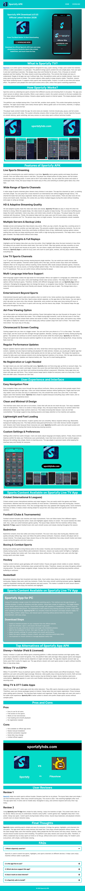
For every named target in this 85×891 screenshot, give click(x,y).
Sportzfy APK (16, 4)
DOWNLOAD (76, 4)
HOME (67, 4)
